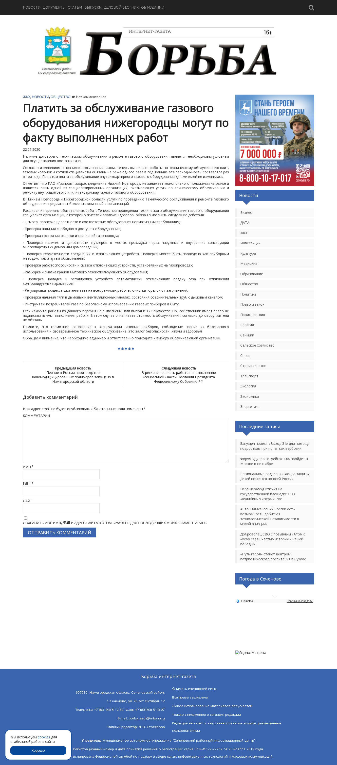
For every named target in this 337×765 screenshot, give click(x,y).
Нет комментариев (91, 97)
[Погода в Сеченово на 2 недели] (300, 601)
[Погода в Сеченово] (275, 597)
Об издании (152, 7)
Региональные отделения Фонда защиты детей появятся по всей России (274, 476)
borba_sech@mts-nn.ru (147, 718)
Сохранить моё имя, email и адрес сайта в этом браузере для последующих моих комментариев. (115, 523)
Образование (251, 273)
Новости (31, 7)
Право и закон (252, 304)
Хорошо (38, 750)
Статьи (75, 7)
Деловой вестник (121, 7)
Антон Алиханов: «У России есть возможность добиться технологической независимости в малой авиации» (269, 516)
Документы (54, 7)
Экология (248, 386)
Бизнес (246, 212)
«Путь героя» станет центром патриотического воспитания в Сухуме (273, 556)
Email (28, 484)
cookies (44, 737)
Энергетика (250, 406)
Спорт (245, 355)
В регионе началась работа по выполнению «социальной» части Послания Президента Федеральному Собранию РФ (179, 375)
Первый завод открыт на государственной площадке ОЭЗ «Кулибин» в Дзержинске (267, 494)
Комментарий (36, 416)
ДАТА (244, 222)
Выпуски (93, 7)
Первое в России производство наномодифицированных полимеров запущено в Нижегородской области (73, 375)
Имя (28, 467)
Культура (248, 253)
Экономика (249, 396)
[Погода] (244, 600)
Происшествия (252, 314)
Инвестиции (250, 243)
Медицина (248, 263)
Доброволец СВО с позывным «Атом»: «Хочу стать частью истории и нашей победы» (272, 539)
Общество (61, 97)
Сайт (27, 501)
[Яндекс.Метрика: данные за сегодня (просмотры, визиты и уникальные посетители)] (250, 652)
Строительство (253, 365)
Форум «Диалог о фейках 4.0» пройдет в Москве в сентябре (274, 461)
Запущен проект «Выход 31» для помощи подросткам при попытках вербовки (275, 446)
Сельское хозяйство (257, 345)
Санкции (247, 335)
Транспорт (249, 376)
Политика (248, 294)
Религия (247, 324)
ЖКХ (26, 97)
